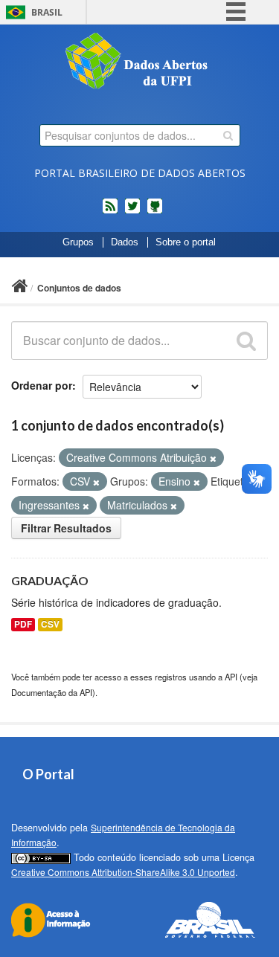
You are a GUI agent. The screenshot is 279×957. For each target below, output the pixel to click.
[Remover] (213, 458)
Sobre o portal (185, 242)
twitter (132, 212)
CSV (50, 624)
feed (110, 212)
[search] (228, 135)
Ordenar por (41, 385)
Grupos (78, 242)
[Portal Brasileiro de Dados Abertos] (139, 62)
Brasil (46, 12)
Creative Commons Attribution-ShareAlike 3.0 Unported (123, 872)
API (231, 677)
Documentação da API (51, 692)
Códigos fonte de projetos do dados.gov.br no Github (154, 212)
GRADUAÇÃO (50, 580)
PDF (23, 624)
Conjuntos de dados (79, 287)
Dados (124, 242)
